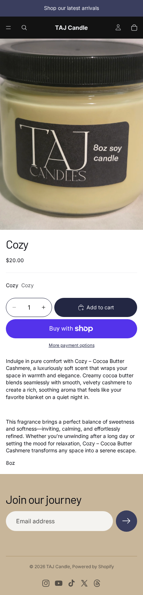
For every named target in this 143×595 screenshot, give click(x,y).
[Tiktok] (71, 583)
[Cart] (134, 27)
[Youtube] (58, 583)
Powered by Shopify (93, 566)
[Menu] (8, 27)
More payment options (72, 345)
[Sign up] (126, 521)
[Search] (24, 27)
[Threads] (97, 583)
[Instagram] (45, 583)
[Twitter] (84, 583)
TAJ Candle (58, 566)
